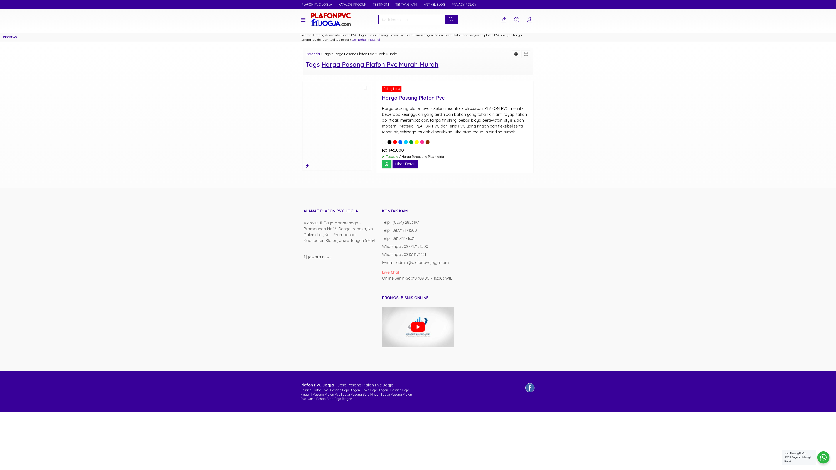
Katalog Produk (352, 4)
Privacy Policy (464, 4)
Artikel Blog (434, 4)
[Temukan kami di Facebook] (530, 391)
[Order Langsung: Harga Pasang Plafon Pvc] (307, 165)
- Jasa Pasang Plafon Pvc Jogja (346, 385)
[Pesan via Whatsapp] (503, 20)
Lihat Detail (405, 163)
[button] (451, 19)
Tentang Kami (406, 4)
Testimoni (381, 4)
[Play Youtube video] (418, 327)
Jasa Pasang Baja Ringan (361, 394)
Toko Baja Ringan (375, 390)
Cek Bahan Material (366, 40)
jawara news (319, 256)
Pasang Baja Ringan (345, 390)
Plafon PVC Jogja (317, 4)
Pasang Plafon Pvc (314, 390)
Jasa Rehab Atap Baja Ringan (330, 399)
